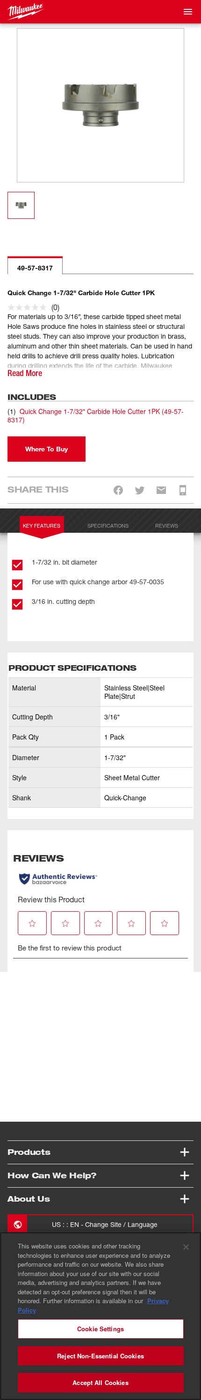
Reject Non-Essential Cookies (100, 1355)
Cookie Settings (100, 1328)
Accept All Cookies (100, 1382)
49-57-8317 (35, 268)
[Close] (186, 1247)
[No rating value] (29, 307)
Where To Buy (46, 449)
